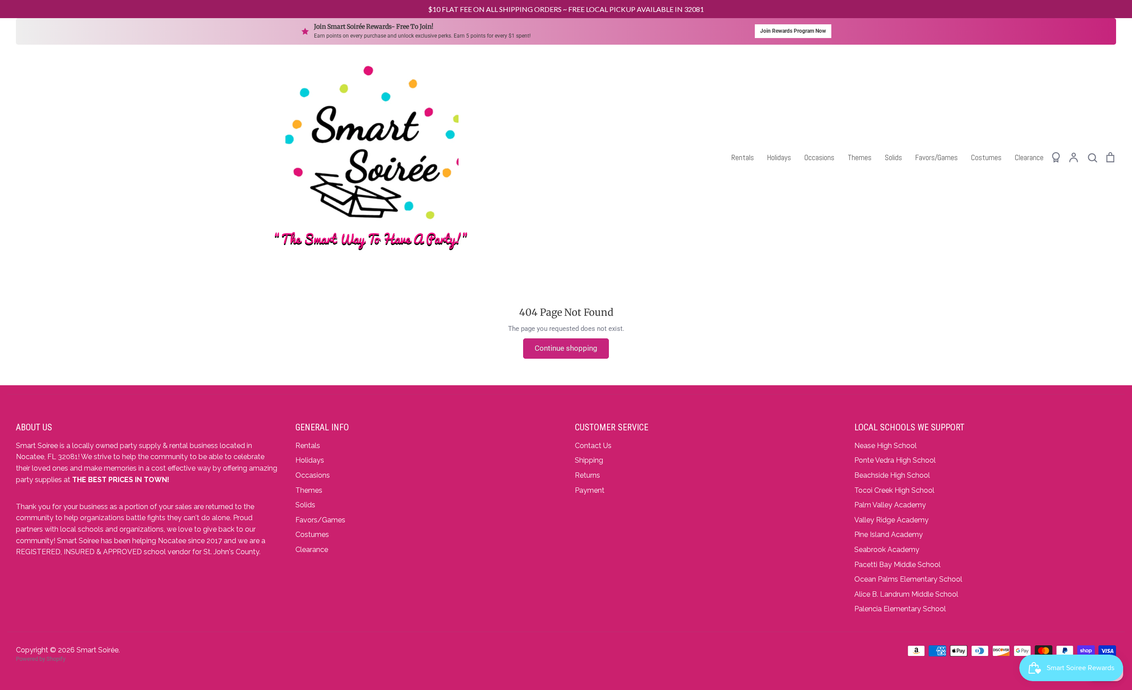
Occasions (819, 157)
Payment (589, 490)
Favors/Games (936, 157)
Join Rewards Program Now (793, 31)
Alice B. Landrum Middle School (906, 594)
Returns (587, 475)
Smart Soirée (97, 650)
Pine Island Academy (888, 534)
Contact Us (593, 445)
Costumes (986, 157)
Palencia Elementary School (900, 609)
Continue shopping (566, 348)
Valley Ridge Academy (891, 520)
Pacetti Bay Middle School (897, 564)
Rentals (742, 157)
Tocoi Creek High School (894, 490)
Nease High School (885, 445)
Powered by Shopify (40, 659)
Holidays (779, 157)
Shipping (589, 460)
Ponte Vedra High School (895, 460)
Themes (860, 157)
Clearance (1029, 157)
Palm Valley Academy (890, 505)
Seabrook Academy (886, 549)
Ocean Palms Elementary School (908, 579)
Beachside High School (892, 475)
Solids (893, 157)
